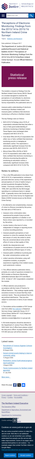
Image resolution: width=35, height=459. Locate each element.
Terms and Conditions (21, 395)
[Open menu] (3, 15)
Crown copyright (7, 395)
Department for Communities (11, 415)
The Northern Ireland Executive (15, 403)
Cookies (10, 397)
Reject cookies (10, 455)
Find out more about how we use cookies (15, 450)
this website (17, 309)
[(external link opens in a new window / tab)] (15, 385)
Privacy (4, 397)
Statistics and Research (14, 39)
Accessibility (18, 397)
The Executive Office (8, 407)
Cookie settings (7, 420)
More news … (6, 377)
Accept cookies (25, 455)
